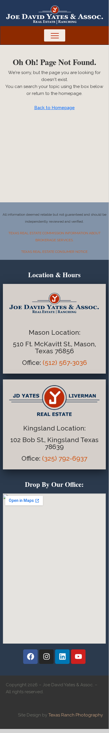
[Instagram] (46, 656)
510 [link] (18, 344)
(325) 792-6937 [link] (64, 458)
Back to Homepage (54, 107)
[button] (54, 35)
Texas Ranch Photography (75, 715)
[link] (32, 362)
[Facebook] (30, 656)
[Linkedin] (62, 656)
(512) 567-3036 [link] (65, 362)
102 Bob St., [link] (28, 440)
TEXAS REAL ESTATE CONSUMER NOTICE (54, 252)
